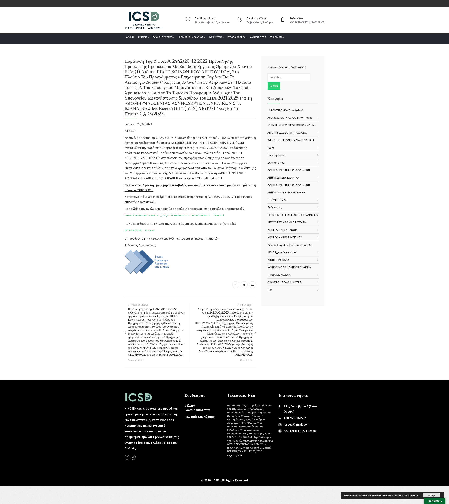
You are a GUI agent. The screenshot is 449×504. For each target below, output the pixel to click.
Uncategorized (276, 155)
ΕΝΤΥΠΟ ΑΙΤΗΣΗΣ (133, 230)
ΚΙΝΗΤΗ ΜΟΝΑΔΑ (278, 260)
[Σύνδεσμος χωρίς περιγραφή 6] (127, 457)
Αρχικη (130, 37)
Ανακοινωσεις (258, 37)
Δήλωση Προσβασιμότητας (197, 408)
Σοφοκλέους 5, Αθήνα (259, 22)
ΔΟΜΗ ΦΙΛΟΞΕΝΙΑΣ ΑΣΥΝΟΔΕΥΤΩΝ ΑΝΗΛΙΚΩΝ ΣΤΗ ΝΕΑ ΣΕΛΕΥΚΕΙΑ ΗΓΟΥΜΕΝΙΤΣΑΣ (288, 192)
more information (410, 495)
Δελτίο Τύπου (275, 162)
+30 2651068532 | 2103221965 (307, 22)
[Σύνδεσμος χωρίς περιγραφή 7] (133, 457)
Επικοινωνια (277, 37)
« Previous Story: (138, 305)
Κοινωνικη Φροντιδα (191, 37)
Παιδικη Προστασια (163, 37)
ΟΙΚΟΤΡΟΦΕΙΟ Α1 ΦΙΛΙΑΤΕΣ (284, 282)
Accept (431, 495)
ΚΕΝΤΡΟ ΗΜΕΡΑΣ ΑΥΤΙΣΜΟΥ (284, 237)
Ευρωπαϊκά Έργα (236, 37)
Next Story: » (245, 305)
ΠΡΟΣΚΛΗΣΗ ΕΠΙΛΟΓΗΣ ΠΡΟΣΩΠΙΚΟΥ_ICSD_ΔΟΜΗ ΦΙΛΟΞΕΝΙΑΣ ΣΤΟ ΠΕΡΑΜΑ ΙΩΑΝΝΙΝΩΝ (167, 215)
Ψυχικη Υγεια (216, 37)
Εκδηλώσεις (274, 207)
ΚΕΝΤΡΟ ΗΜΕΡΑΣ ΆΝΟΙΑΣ (283, 230)
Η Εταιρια (142, 37)
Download (219, 215)
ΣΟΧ (269, 290)
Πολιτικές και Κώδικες (199, 417)
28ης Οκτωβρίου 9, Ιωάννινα (212, 22)
